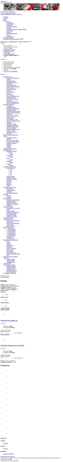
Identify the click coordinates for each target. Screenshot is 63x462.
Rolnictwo (9, 205)
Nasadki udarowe (11, 97)
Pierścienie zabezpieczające (13, 253)
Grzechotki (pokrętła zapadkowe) (12, 83)
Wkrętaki (9, 90)
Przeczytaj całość (5, 277)
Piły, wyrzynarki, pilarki (12, 140)
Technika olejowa (11, 269)
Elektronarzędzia (8, 150)
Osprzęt (9, 147)
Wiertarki (9, 146)
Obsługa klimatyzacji (12, 270)
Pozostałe (9, 133)
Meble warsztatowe (11, 266)
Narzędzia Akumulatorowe (10, 148)
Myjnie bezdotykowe (9, 227)
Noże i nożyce (10, 94)
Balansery (9, 180)
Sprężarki (6, 194)
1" (10, 175)
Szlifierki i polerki (11, 177)
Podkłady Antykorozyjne (13, 212)
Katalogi (6, 17)
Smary (8, 209)
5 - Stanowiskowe (11, 234)
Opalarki (9, 164)
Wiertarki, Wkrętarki (12, 151)
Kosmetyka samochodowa (13, 200)
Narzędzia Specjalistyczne (10, 187)
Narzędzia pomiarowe (9, 104)
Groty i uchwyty (11, 92)
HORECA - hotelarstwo (13, 204)
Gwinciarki (9, 155)
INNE (8, 186)
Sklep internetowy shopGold (8, 456)
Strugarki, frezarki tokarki (13, 141)
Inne (8, 255)
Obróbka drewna (11, 262)
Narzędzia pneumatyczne (10, 166)
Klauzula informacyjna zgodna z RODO (16, 29)
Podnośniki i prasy (11, 267)
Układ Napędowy (11, 190)
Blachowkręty (10, 245)
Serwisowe (9, 100)
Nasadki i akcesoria (11, 85)
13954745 (12, 54)
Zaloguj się (3, 2)
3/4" (11, 173)
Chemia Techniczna (8, 206)
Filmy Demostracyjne (12, 33)
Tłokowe (9, 195)
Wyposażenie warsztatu (9, 264)
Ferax (11, 152)
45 (15, 287)
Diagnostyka (10, 188)
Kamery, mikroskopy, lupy (13, 129)
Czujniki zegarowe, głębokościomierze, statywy (13, 110)
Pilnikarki (9, 184)
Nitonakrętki (10, 251)
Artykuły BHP (7, 263)
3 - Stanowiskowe (11, 231)
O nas (8, 34)
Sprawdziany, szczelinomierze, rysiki (12, 119)
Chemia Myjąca (7, 198)
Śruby (8, 241)
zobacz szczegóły (5, 309)
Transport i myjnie (11, 201)
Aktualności (10, 25)
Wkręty (8, 242)
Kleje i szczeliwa (11, 211)
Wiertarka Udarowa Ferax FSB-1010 (12, 345)
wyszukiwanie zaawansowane (8, 13)
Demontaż (9, 191)
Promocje (6, 18)
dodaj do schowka (5, 331)
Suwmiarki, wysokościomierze (11, 106)
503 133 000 (7, 52)
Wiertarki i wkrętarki (12, 179)
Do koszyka (20, 333)
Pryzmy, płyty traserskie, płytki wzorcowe (13, 116)
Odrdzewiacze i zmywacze (13, 208)
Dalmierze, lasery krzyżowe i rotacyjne (12, 131)
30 (14, 287)
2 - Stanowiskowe (11, 230)
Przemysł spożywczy (12, 202)
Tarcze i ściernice (11, 259)
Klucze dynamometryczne (13, 96)
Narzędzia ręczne (8, 76)
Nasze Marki (10, 30)
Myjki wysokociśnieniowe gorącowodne (13, 224)
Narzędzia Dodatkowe (12, 193)
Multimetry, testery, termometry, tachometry (12, 124)
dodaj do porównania (6, 330)
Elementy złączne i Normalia (11, 240)
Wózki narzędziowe (11, 271)
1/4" (11, 169)
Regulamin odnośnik (12, 26)
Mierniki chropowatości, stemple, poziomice (13, 127)
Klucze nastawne (11, 87)
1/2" (11, 172)
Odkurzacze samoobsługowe (11, 238)
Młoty (8, 158)
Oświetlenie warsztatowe (10, 273)
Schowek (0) (4, 1)
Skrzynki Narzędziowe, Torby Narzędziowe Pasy (13, 102)
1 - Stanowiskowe (11, 229)
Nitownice (9, 182)
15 (12, 287)
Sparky (11, 154)
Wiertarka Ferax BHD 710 (9, 320)
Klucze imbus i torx (11, 89)
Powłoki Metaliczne (11, 213)
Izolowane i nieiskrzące (12, 99)
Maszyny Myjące (11, 226)
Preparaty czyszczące (12, 216)
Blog (5, 19)
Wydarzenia (10, 36)
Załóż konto (9, 2)
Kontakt (6, 443)
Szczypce (9, 93)
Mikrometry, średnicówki (13, 108)
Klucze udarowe (11, 168)
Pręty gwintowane (11, 252)
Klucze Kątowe (10, 176)
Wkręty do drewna (11, 248)
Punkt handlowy (11, 23)
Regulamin (9, 22)
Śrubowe (9, 197)
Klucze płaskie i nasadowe (13, 86)
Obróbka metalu (11, 260)
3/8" (11, 170)
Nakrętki (9, 244)
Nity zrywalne (10, 249)
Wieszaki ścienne (11, 81)
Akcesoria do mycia (8, 217)
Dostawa (9, 32)
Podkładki (9, 247)
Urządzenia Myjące (8, 219)
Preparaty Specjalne (11, 215)
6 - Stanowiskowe (11, 235)
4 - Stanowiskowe (11, 233)
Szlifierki (9, 161)
